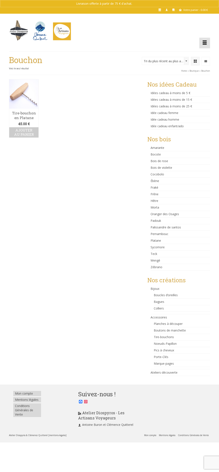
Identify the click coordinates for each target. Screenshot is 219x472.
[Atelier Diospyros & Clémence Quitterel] (40, 31)
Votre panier (195, 10)
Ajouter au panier (24, 132)
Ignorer (138, 3)
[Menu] (204, 43)
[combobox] (165, 61)
